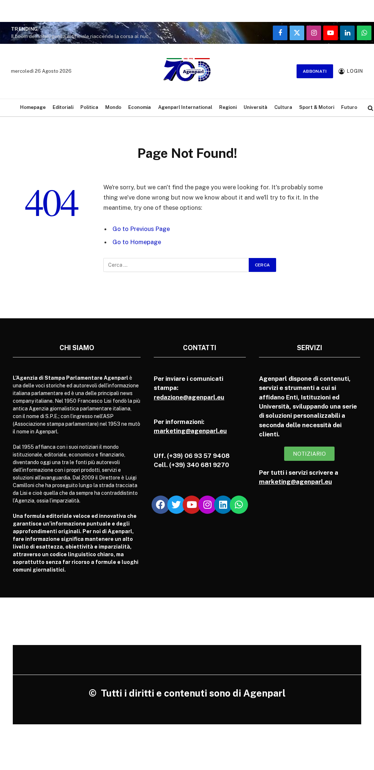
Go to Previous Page (141, 228)
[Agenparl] (187, 71)
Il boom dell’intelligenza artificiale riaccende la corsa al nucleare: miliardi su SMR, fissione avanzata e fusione (84, 36)
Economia (139, 107)
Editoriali (63, 107)
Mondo (113, 107)
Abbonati (315, 71)
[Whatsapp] (239, 505)
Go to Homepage (136, 242)
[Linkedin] (223, 505)
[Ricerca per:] (176, 265)
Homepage (33, 107)
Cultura (283, 107)
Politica (89, 107)
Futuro (349, 107)
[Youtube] (192, 505)
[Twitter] (176, 505)
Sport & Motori (316, 107)
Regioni (228, 107)
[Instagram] (207, 505)
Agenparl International (185, 107)
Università (255, 107)
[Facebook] (161, 505)
